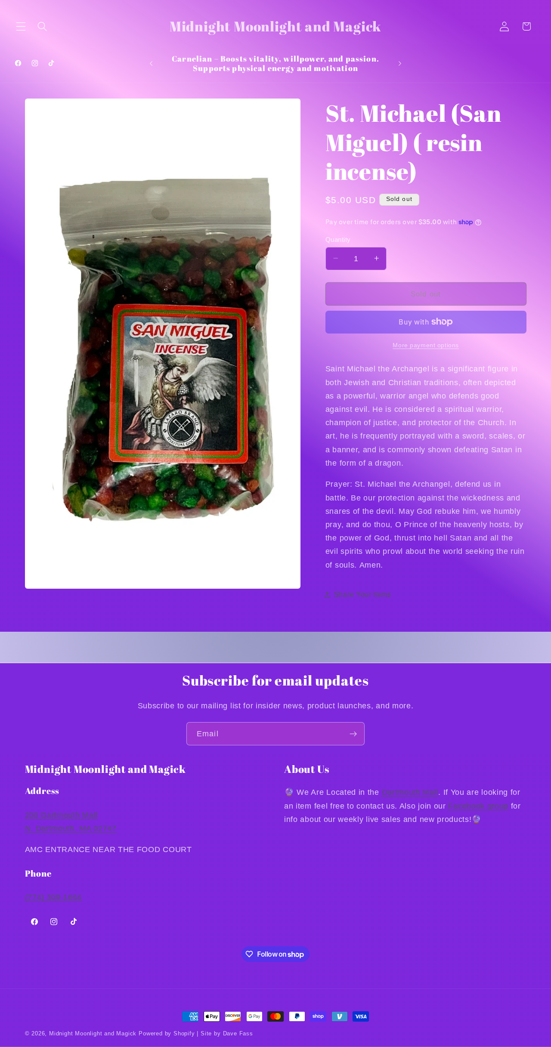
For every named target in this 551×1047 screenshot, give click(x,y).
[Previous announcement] (151, 63)
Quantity (338, 239)
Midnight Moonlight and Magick (92, 1034)
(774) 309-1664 (53, 897)
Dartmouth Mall (410, 792)
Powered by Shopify (167, 1034)
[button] (21, 26)
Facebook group (478, 805)
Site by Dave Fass (227, 1034)
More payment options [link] (426, 345)
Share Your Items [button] (362, 594)
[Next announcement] (399, 63)
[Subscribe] (353, 733)
